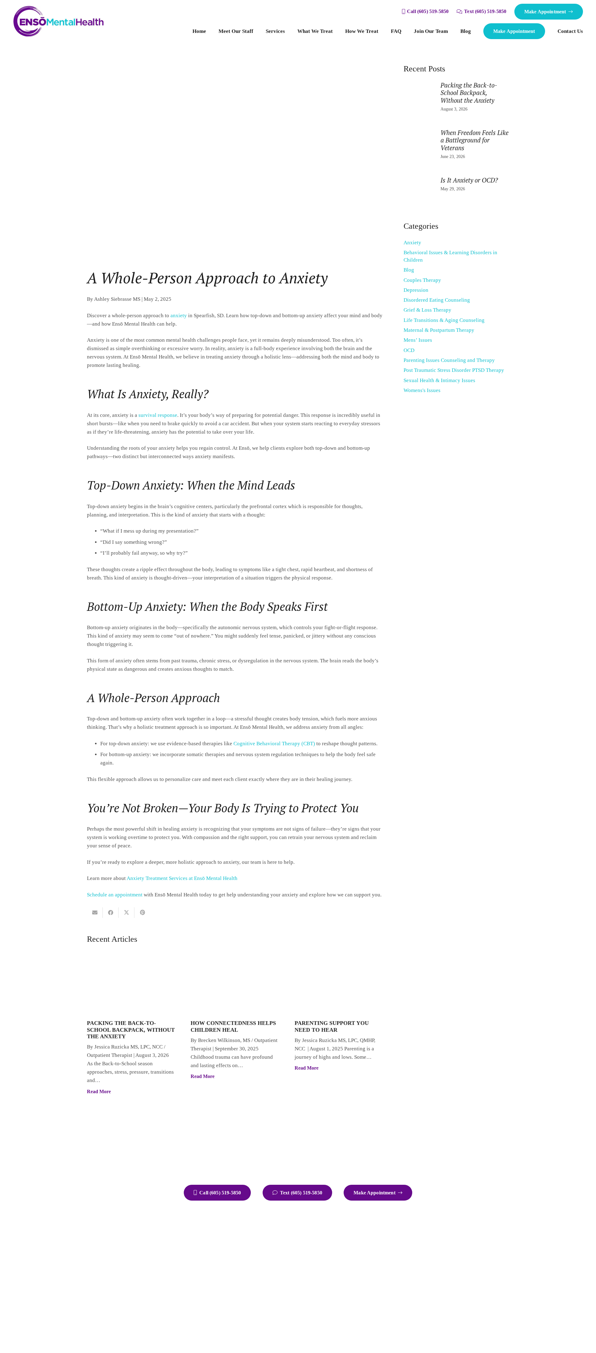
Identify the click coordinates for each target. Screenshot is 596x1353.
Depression (416, 290)
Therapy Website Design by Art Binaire (278, 1336)
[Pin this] (142, 912)
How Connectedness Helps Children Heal (233, 1026)
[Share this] (111, 912)
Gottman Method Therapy (370, 1296)
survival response (157, 415)
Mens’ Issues (418, 340)
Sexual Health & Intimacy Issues (439, 380)
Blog (409, 270)
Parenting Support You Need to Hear (332, 1026)
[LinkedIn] (462, 1268)
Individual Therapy (363, 1237)
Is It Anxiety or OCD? (469, 180)
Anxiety (412, 243)
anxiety (178, 315)
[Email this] (95, 912)
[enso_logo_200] (58, 21)
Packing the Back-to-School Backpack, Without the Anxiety (131, 1030)
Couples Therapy (422, 280)
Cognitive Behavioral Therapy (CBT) (274, 743)
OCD (409, 350)
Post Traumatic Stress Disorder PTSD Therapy (454, 370)
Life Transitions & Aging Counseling (444, 320)
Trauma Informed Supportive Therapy (384, 1314)
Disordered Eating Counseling (437, 300)
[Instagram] (487, 1243)
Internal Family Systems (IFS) (375, 1305)
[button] (288, 31)
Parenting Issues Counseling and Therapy (449, 360)
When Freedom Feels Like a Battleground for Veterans (474, 140)
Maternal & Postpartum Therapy (439, 330)
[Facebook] (462, 1243)
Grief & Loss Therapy (427, 310)
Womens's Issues (422, 390)
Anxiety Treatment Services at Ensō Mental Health (182, 878)
